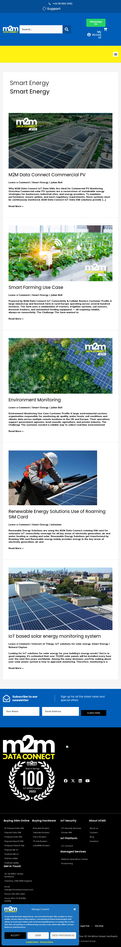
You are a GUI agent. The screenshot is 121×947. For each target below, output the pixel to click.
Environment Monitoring (35, 400)
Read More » (16, 206)
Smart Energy (40, 182)
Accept (15, 935)
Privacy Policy (46, 942)
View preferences (63, 935)
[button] (74, 909)
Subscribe (93, 712)
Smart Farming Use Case (36, 287)
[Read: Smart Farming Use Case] (60, 253)
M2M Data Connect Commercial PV (47, 175)
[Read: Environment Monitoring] (60, 365)
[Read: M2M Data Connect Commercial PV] (60, 140)
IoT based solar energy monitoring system (55, 636)
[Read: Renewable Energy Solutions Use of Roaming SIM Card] (53, 477)
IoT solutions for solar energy (72, 643)
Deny (38, 935)
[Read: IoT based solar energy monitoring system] (60, 598)
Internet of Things (43, 643)
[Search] (67, 29)
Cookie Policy (32, 942)
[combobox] (41, 29)
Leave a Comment (19, 182)
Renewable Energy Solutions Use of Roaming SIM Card (57, 514)
